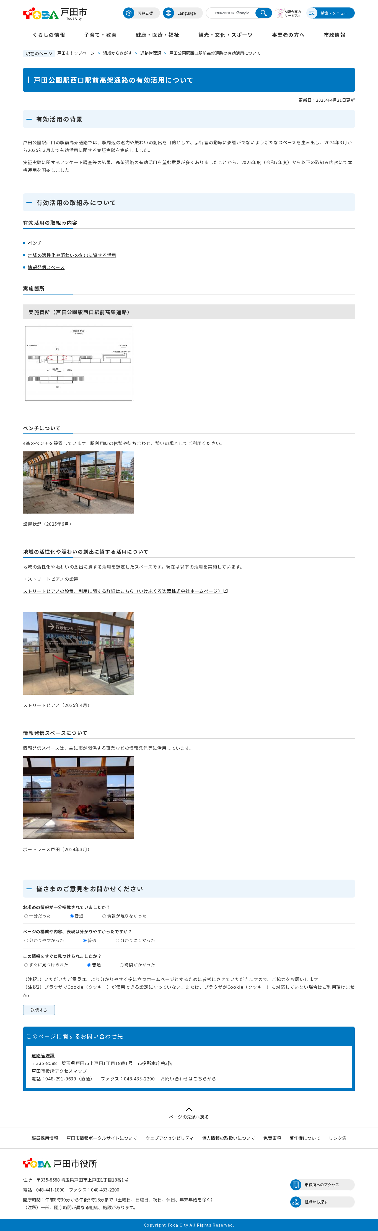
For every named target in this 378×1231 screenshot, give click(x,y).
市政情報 (335, 34)
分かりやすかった (46, 940)
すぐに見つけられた (48, 964)
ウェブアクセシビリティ (170, 1138)
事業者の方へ (288, 34)
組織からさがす (117, 53)
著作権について (304, 1138)
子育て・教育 (100, 34)
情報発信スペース (46, 267)
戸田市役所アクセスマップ (59, 1070)
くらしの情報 (48, 34)
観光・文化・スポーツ (225, 34)
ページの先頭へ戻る (189, 1116)
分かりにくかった (137, 940)
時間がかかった (140, 964)
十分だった (40, 916)
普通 (79, 916)
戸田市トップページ (76, 53)
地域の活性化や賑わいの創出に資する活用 (72, 255)
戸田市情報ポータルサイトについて (101, 1138)
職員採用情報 (45, 1138)
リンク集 (337, 1138)
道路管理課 (150, 53)
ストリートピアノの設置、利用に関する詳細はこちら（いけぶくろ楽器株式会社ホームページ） (122, 591)
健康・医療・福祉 (158, 34)
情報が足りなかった (126, 916)
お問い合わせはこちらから (188, 1078)
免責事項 (272, 1138)
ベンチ (35, 243)
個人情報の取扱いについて (228, 1138)
